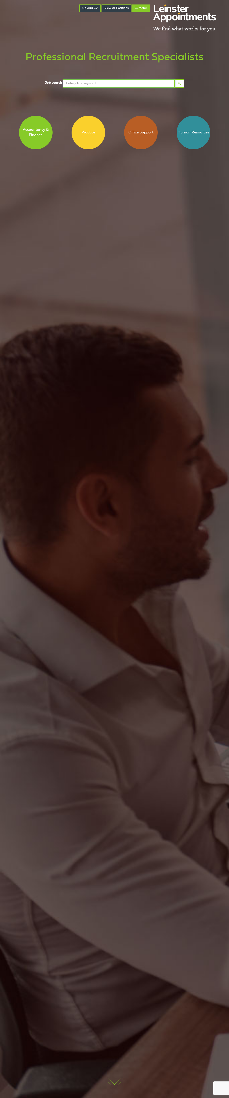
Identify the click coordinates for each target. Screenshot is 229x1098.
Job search (53, 83)
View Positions (116, 8)
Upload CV (90, 8)
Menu (142, 8)
